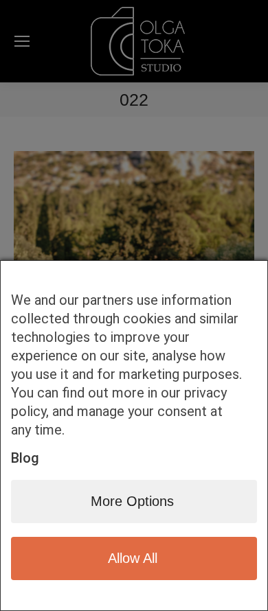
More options (132, 501)
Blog (25, 458)
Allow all (132, 558)
